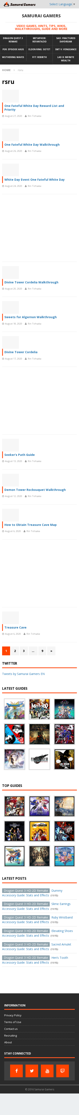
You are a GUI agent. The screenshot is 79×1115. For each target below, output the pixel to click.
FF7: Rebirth (39, 57)
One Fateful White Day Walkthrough (32, 145)
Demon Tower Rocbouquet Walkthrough (35, 490)
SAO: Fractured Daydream (65, 40)
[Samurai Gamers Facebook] (16, 1071)
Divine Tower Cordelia (20, 352)
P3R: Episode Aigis (13, 49)
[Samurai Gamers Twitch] (62, 1071)
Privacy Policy (12, 1015)
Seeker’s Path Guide (19, 455)
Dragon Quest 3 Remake (13, 40)
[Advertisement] (39, 227)
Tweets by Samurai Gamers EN (23, 674)
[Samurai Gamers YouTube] (47, 1071)
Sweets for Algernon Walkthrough (30, 317)
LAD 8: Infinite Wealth (65, 59)
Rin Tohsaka (34, 115)
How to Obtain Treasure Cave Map (30, 525)
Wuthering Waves (13, 57)
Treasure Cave (15, 627)
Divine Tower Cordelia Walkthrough (31, 282)
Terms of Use (12, 1022)
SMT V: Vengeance (65, 49)
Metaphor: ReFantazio (39, 40)
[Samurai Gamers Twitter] (31, 1071)
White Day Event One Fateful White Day (34, 180)
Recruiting (10, 1035)
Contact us (11, 1029)
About (8, 1042)
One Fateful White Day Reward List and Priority (34, 108)
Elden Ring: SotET (39, 49)
